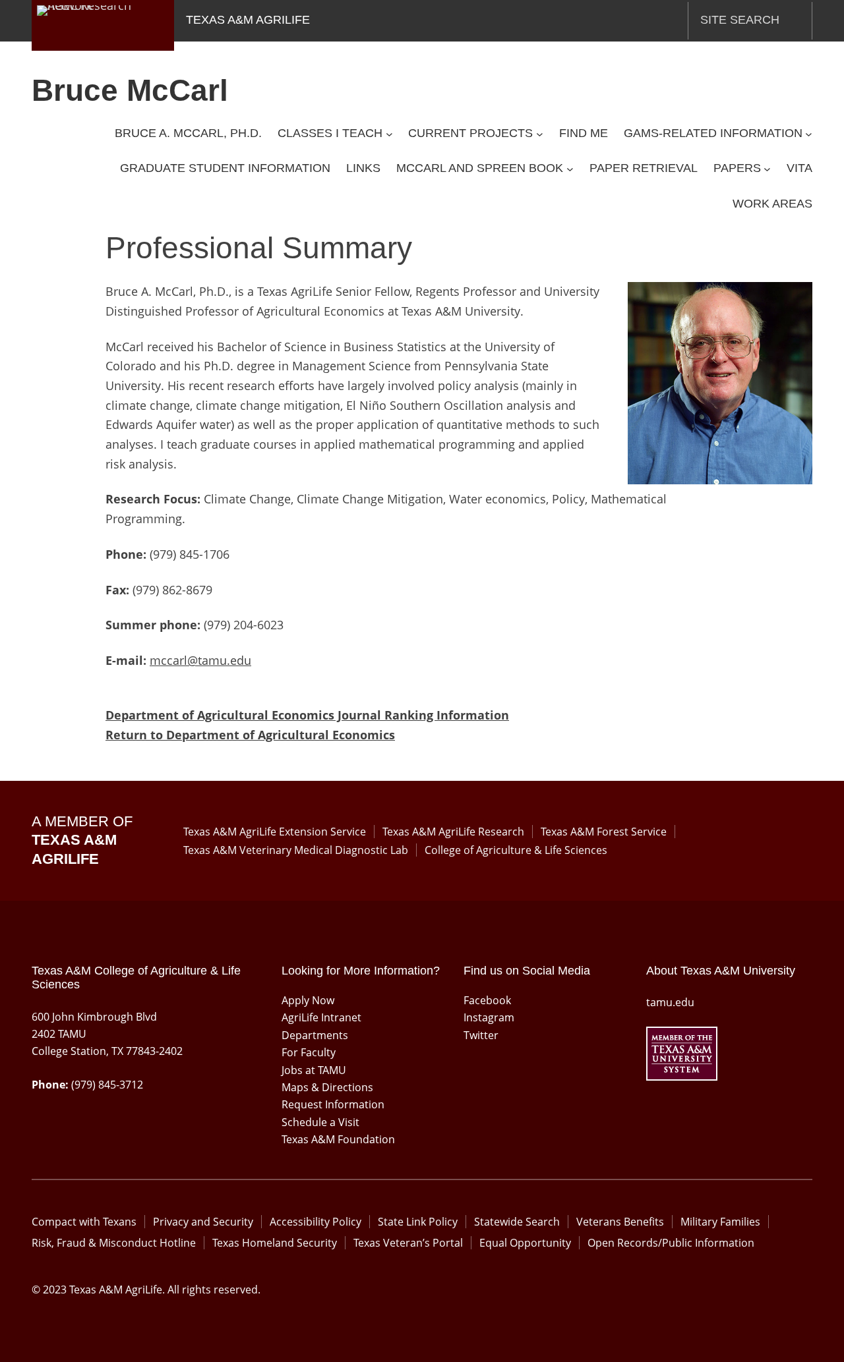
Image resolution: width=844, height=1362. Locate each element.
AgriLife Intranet (321, 1017)
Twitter (481, 1035)
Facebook (487, 1000)
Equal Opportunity (525, 1242)
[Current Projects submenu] (539, 133)
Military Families (720, 1221)
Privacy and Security (203, 1221)
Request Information (333, 1104)
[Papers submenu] (767, 169)
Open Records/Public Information (671, 1242)
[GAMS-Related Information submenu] (808, 133)
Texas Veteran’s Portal (408, 1242)
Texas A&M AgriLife (248, 19)
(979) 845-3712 (107, 1084)
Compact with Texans (84, 1221)
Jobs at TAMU (314, 1070)
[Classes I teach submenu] (389, 133)
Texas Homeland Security (274, 1242)
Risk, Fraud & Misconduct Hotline (114, 1242)
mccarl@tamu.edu (200, 660)
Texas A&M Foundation (338, 1139)
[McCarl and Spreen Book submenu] (570, 169)
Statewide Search (517, 1221)
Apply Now (308, 1000)
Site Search (739, 19)
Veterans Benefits (620, 1221)
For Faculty (309, 1052)
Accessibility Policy (315, 1221)
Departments (315, 1035)
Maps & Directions (327, 1087)
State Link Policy (418, 1221)
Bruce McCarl (130, 90)
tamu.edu (670, 1002)
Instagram (489, 1017)
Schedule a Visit (320, 1122)
